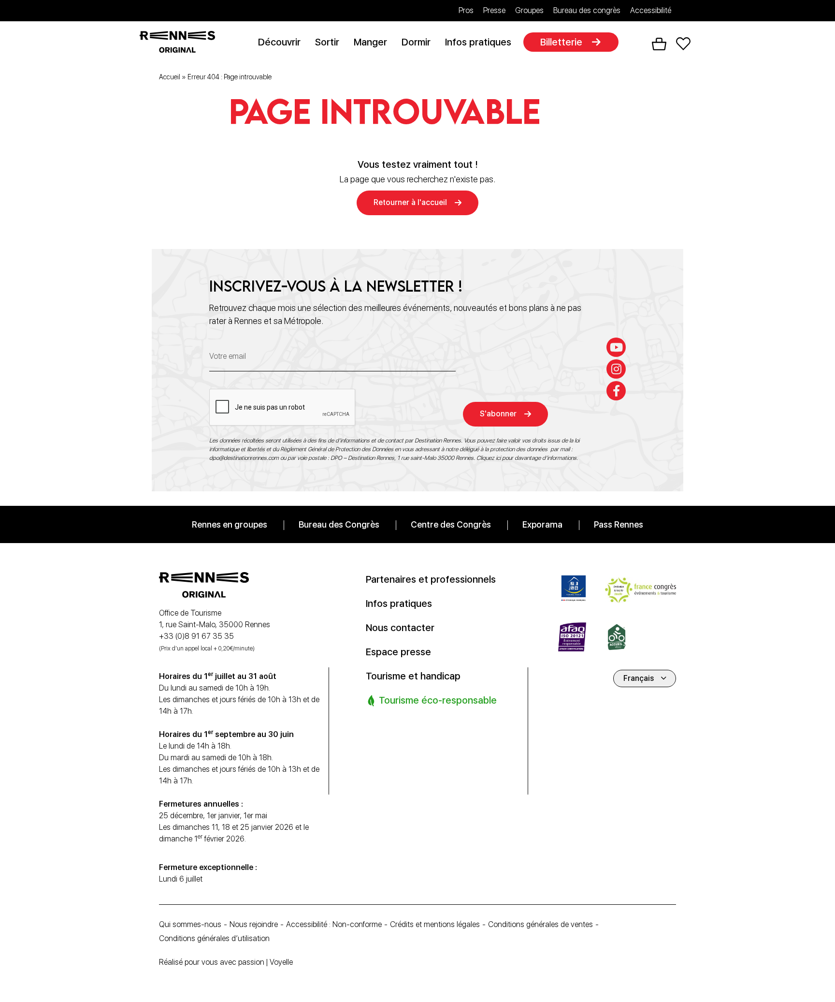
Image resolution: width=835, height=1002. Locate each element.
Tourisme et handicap (413, 676)
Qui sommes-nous (190, 924)
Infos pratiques (478, 42)
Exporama (542, 524)
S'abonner (498, 413)
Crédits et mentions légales (435, 924)
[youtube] (616, 347)
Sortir (327, 42)
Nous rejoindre (254, 924)
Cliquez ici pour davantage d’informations (526, 458)
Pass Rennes (618, 524)
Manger (370, 42)
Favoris (683, 44)
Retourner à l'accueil (410, 202)
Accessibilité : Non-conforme (334, 924)
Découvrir (279, 42)
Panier (659, 44)
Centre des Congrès (451, 524)
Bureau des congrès (586, 10)
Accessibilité (650, 10)
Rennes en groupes (229, 524)
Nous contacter (400, 628)
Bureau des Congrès (339, 524)
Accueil (169, 77)
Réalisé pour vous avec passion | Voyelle (226, 962)
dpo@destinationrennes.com (244, 458)
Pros (466, 10)
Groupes (529, 10)
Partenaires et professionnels (431, 579)
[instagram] (616, 369)
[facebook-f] (616, 390)
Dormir (416, 42)
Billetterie (561, 42)
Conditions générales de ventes (540, 924)
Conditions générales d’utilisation (214, 938)
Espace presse (398, 652)
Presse (494, 10)
